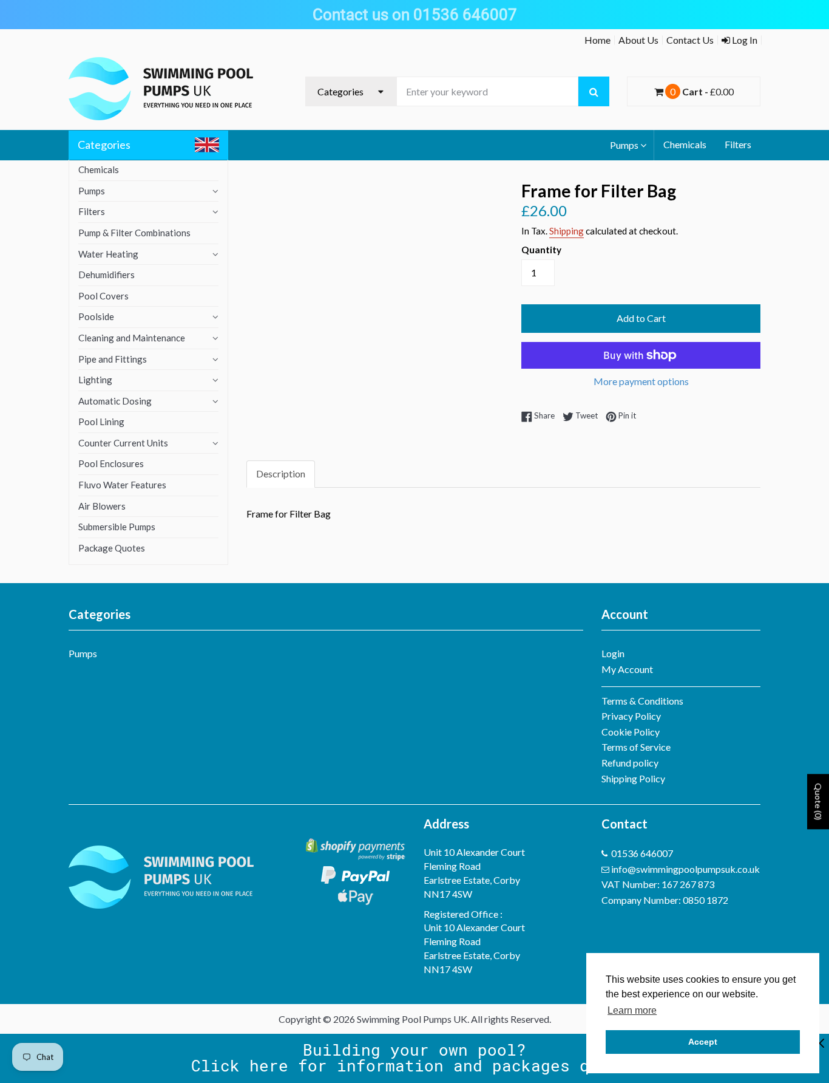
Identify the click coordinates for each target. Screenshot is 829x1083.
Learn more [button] (632, 1010)
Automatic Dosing (115, 400)
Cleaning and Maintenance (131, 337)
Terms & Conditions (642, 700)
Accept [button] (702, 1042)
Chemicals (684, 144)
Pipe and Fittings (112, 359)
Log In (743, 40)
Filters (738, 144)
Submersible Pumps (116, 526)
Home (597, 40)
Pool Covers (103, 295)
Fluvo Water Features (122, 484)
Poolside (96, 316)
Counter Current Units (123, 442)
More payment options (641, 381)
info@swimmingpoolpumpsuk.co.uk (685, 869)
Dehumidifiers (106, 274)
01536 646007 (642, 853)
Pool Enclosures (111, 463)
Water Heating (108, 253)
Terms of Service (636, 747)
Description (280, 473)
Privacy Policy (631, 716)
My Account (627, 669)
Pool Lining (101, 421)
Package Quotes (111, 547)
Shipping (566, 230)
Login (612, 653)
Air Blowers (102, 506)
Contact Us (690, 40)
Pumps (624, 145)
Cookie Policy (630, 731)
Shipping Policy (633, 778)
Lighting (95, 379)
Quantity (541, 249)
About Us (638, 40)
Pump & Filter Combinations (134, 232)
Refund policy (629, 762)
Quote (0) (818, 801)
